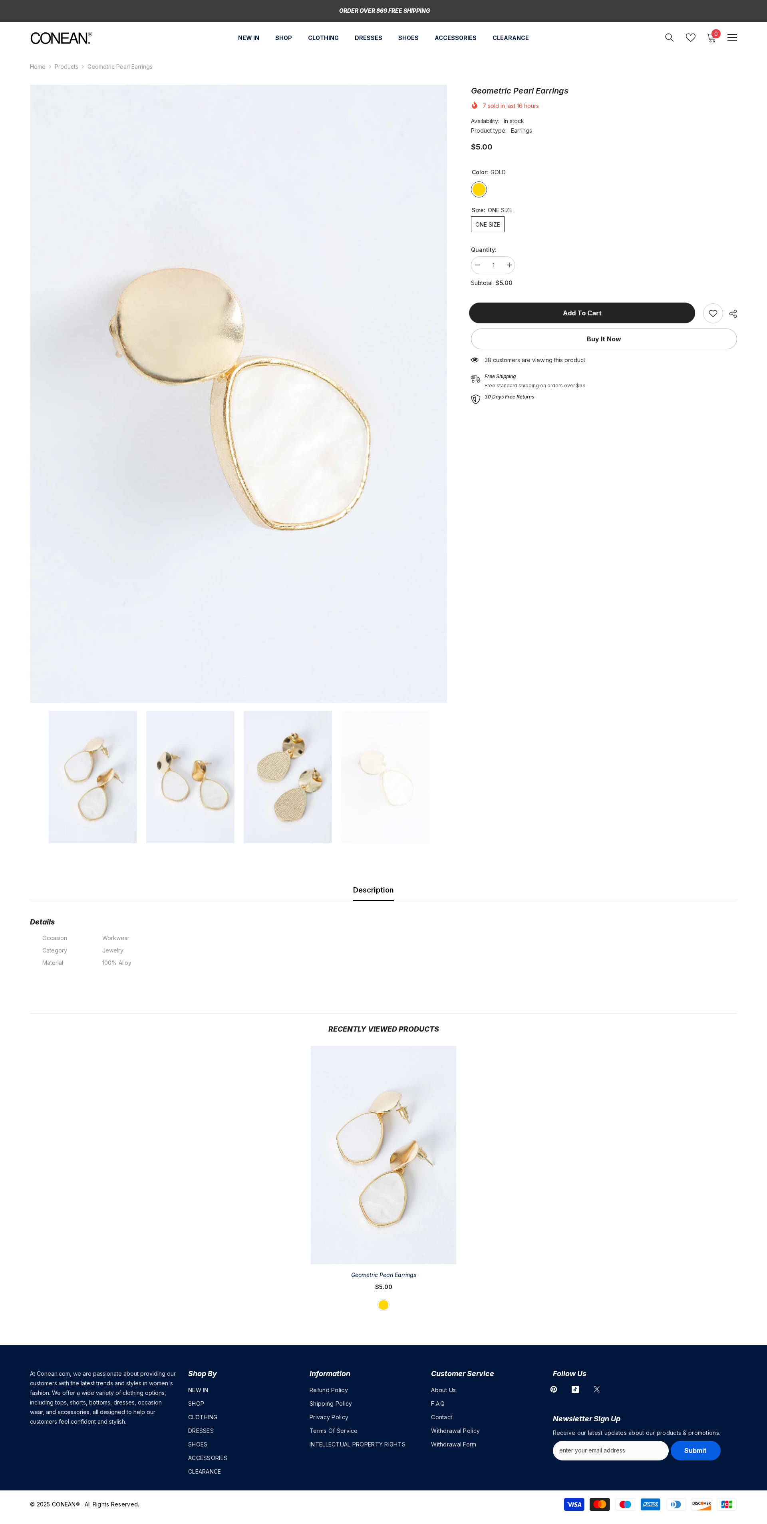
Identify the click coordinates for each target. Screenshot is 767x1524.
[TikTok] (575, 1389)
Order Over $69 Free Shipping (384, 10)
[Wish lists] (690, 37)
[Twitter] (597, 1389)
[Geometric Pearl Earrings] (383, 1155)
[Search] (669, 37)
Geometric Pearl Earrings (383, 1274)
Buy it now (604, 339)
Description (373, 890)
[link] (713, 313)
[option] (238, 394)
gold (383, 1305)
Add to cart (584, 313)
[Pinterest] (554, 1389)
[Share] (730, 313)
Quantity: (484, 249)
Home (38, 66)
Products (66, 66)
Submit (695, 1450)
